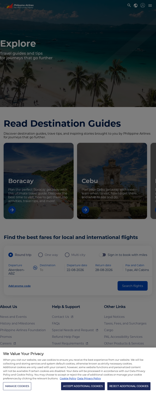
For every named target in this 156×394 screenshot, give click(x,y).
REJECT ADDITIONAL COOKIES (128, 386)
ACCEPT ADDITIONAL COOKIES (83, 386)
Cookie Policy (68, 378)
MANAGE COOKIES (17, 386)
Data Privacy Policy (89, 378)
